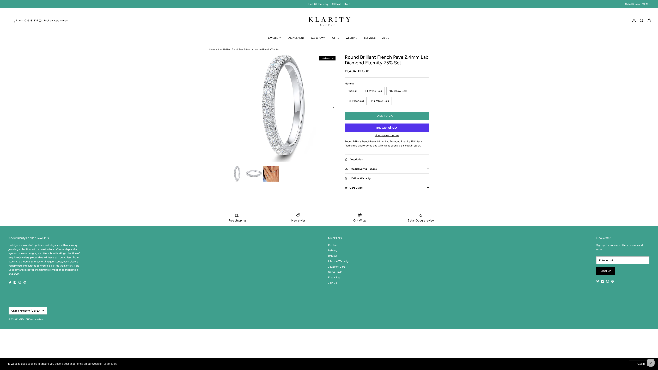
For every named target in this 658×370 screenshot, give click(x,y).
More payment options (387, 135)
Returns (332, 255)
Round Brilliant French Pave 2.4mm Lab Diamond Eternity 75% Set (248, 49)
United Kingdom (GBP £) (636, 4)
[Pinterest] (24, 282)
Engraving (334, 277)
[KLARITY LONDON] (329, 20)
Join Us (332, 282)
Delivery (332, 250)
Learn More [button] (110, 363)
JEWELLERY (274, 37)
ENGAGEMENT (296, 37)
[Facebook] (15, 282)
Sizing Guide (335, 272)
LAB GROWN (318, 37)
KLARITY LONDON (24, 319)
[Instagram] (20, 282)
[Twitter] (10, 282)
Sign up (606, 271)
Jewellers (38, 319)
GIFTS (335, 37)
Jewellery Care (336, 266)
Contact (333, 245)
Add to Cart (386, 115)
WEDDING (351, 37)
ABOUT (386, 37)
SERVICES (370, 37)
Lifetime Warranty (338, 261)
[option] (283, 108)
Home (212, 49)
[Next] (333, 108)
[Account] (633, 20)
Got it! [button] (641, 363)
